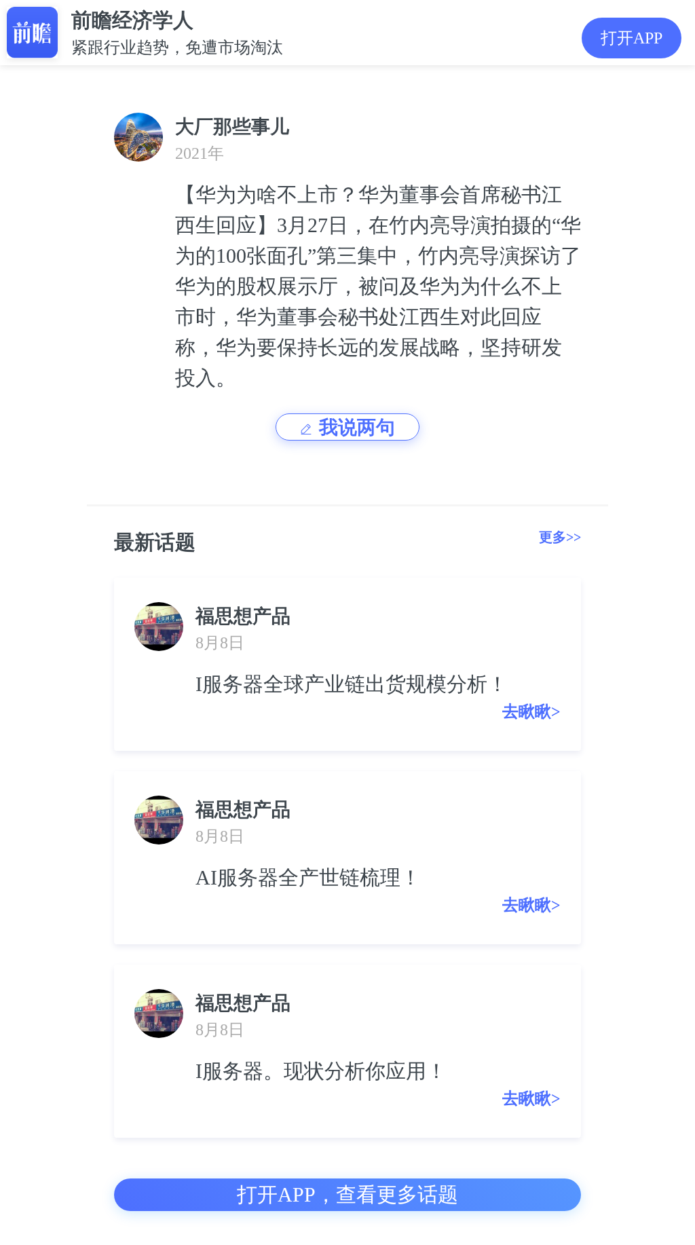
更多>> (560, 536)
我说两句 (357, 427)
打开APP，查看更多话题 (347, 1194)
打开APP (631, 38)
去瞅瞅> (531, 711)
